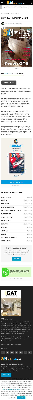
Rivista (12, 13)
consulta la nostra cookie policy (11, 389)
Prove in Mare (6, 197)
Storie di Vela (5, 220)
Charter (4, 200)
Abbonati (6, 375)
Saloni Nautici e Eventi (9, 237)
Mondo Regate (6, 214)
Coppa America (6, 241)
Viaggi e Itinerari (6, 217)
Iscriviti (16, 258)
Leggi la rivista (9, 82)
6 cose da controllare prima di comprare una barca (16, 7)
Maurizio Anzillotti (6, 341)
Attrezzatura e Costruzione (11, 210)
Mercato (4, 227)
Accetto (21, 397)
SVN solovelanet (5, 13)
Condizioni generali (6, 344)
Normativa (4, 224)
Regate (3, 234)
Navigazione (5, 204)
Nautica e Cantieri (7, 207)
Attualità (4, 231)
